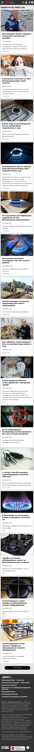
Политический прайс (9, 694)
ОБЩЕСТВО (6, 314)
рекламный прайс (8, 691)
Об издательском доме (10, 682)
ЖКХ (3, 402)
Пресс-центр (25, 682)
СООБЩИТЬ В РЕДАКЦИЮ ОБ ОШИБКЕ (14, 696)
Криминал (6, 273)
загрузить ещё (17, 667)
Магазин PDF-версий (9, 685)
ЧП (3, 445)
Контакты (20, 680)
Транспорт (6, 487)
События (5, 51)
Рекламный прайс (8, 680)
